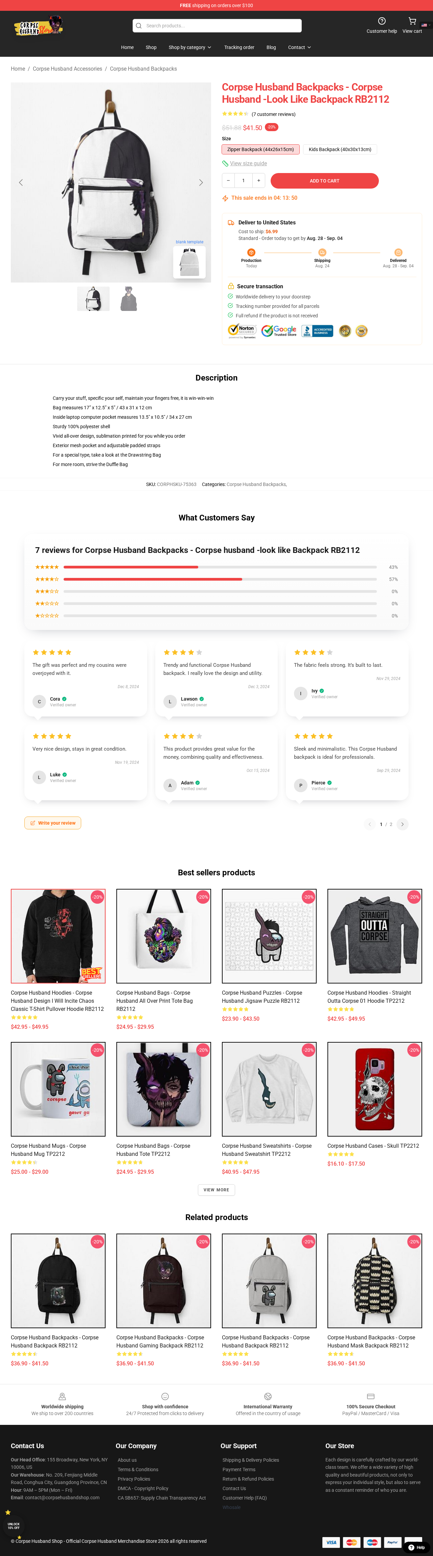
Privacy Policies (134, 1479)
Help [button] (421, 1547)
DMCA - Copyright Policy (143, 1488)
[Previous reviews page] (370, 824)
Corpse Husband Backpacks (143, 69)
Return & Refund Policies (248, 1479)
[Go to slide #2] (128, 299)
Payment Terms (239, 1469)
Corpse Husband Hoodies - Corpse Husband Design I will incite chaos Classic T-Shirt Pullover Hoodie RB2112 (57, 1001)
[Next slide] (200, 182)
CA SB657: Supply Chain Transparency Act (162, 1498)
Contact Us (234, 1488)
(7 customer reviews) (274, 114)
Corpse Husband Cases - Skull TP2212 (373, 1146)
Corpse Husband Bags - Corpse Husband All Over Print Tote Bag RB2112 (154, 1001)
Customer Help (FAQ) (245, 1498)
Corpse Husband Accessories (67, 69)
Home (18, 69)
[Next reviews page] (402, 824)
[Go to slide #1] (93, 299)
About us (127, 1460)
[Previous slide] (21, 182)
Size (226, 138)
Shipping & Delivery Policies (251, 1460)
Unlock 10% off (14, 1526)
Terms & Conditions (138, 1469)
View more (217, 1190)
